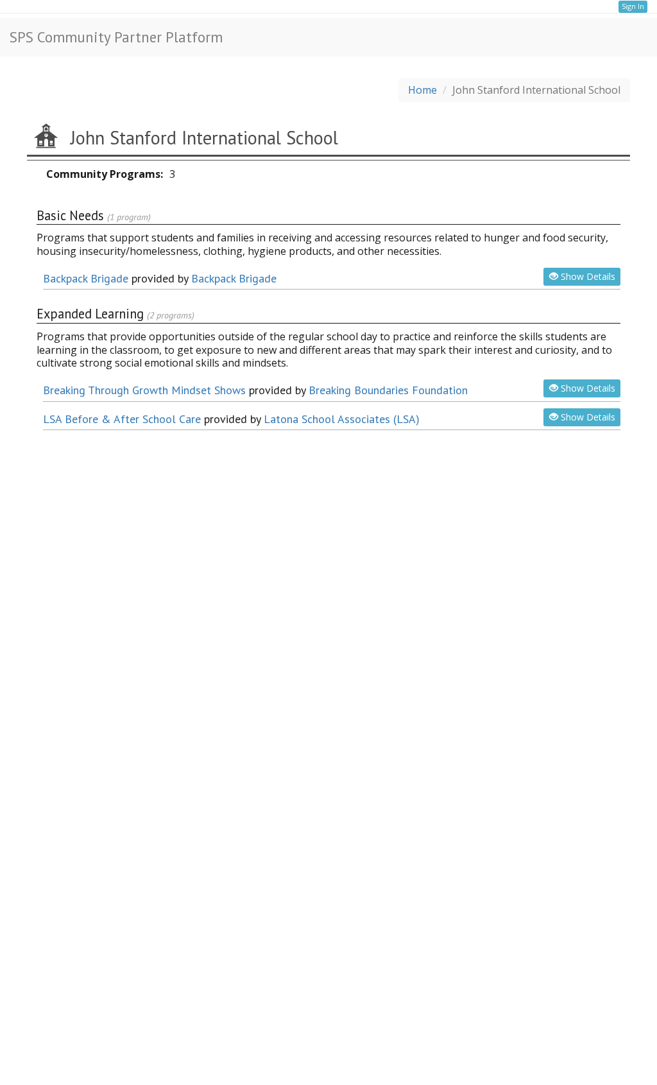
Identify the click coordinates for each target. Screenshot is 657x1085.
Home (422, 90)
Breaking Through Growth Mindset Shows (144, 390)
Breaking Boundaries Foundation (388, 390)
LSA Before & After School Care (122, 419)
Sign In (633, 6)
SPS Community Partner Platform (116, 37)
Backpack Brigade (85, 278)
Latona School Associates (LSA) (342, 419)
